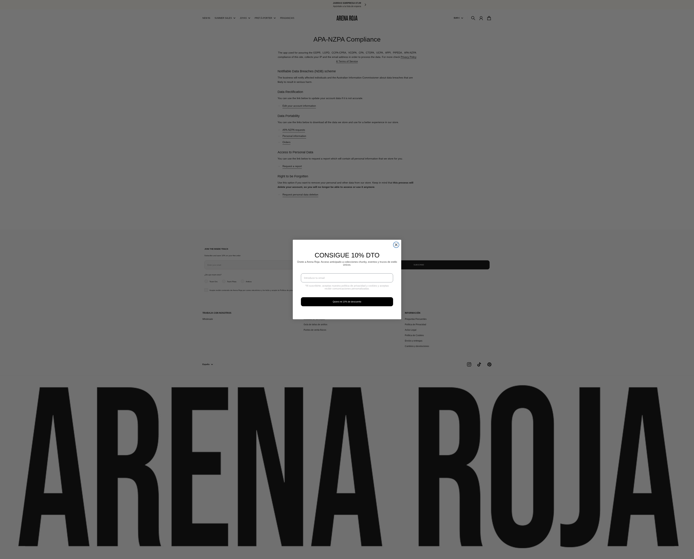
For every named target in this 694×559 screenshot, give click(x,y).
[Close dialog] (396, 245)
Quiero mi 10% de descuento (347, 301)
